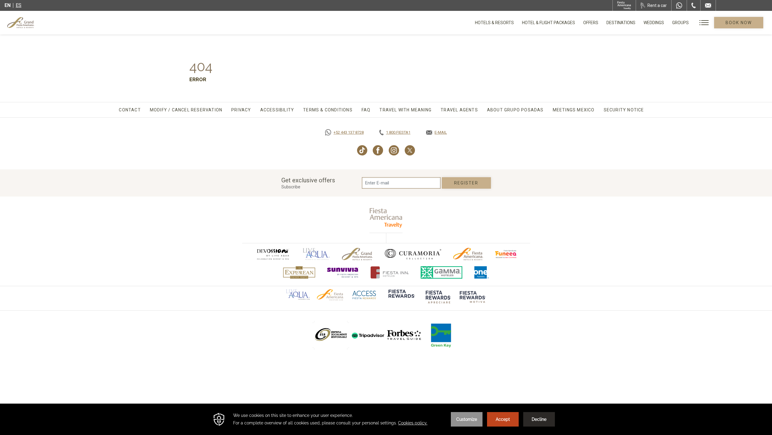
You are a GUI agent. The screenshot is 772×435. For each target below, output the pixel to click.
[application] (386, 419)
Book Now (739, 22)
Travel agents (459, 109)
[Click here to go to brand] (401, 298)
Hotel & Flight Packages (548, 24)
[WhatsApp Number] (679, 5)
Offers (590, 22)
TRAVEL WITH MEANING (405, 109)
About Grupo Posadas (515, 109)
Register (466, 183)
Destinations (620, 22)
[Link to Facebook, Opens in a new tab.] (378, 150)
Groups (680, 22)
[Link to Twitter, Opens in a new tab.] (410, 150)
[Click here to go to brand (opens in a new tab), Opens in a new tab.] (272, 254)
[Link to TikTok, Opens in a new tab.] (362, 150)
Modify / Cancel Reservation (186, 109)
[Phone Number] (693, 5)
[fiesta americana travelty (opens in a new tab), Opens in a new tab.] (386, 218)
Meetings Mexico (574, 109)
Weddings (654, 22)
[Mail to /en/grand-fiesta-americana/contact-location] (708, 5)
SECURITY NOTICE (624, 109)
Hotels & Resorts (494, 22)
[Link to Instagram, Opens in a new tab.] (394, 150)
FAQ (366, 109)
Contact (130, 109)
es (18, 5)
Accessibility (277, 109)
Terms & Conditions (328, 109)
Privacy (241, 109)
